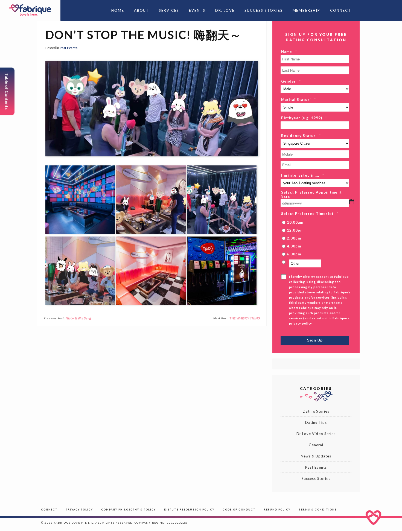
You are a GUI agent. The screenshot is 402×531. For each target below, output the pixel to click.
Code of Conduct (239, 509)
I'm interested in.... (302, 175)
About (141, 10)
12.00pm (295, 230)
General (316, 445)
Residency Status (301, 135)
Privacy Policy (79, 509)
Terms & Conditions (318, 509)
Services (169, 10)
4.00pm (294, 246)
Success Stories (263, 10)
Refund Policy (277, 509)
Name (289, 51)
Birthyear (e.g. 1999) (304, 118)
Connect (340, 10)
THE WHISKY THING (244, 318)
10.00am (295, 222)
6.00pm (294, 254)
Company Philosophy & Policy (128, 509)
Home (117, 10)
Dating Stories (316, 411)
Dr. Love (225, 10)
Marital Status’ (298, 99)
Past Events (68, 48)
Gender (291, 81)
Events (197, 10)
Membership (307, 10)
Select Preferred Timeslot (310, 213)
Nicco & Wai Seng (78, 318)
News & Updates (316, 456)
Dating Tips (316, 422)
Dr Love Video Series (316, 433)
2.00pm (294, 238)
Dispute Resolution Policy (189, 509)
